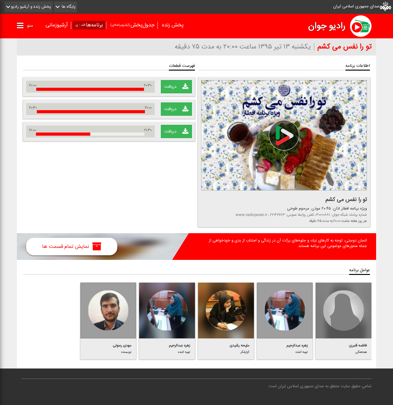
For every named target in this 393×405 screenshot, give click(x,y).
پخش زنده (173, 25)
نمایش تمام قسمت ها (66, 246)
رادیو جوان (326, 26)
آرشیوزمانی (56, 25)
